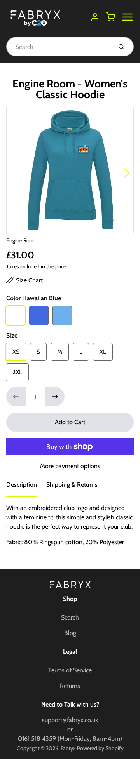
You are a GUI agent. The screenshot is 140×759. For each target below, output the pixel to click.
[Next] (126, 172)
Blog (70, 633)
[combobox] (58, 46)
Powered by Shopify (100, 748)
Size (12, 335)
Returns (70, 685)
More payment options (70, 466)
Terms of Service (70, 670)
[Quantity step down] (16, 396)
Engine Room (21, 240)
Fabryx (68, 748)
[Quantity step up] (55, 396)
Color (33, 298)
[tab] (26, 487)
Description (21, 484)
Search (70, 617)
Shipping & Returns (72, 484)
